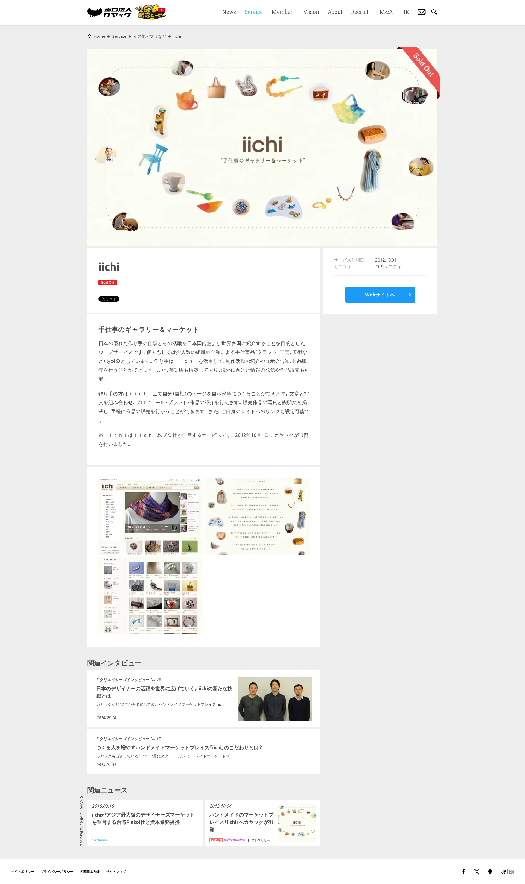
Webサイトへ (380, 294)
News (229, 12)
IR (406, 12)
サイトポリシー (22, 871)
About (335, 12)
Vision (311, 12)
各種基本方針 (90, 871)
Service (119, 36)
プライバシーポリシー (56, 871)
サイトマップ (116, 871)
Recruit (360, 12)
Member (282, 12)
